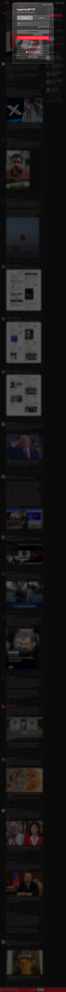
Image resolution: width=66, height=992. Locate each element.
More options (34, 57)
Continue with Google (34, 47)
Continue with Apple (34, 52)
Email (26, 18)
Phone (42, 18)
